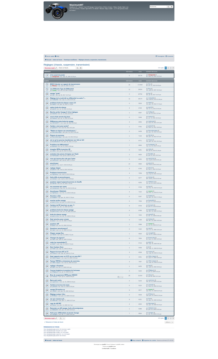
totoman (54, 179)
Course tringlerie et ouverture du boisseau (65, 270)
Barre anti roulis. (56, 280)
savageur (54, 314)
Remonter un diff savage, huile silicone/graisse (66, 308)
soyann (150, 191)
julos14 (54, 165)
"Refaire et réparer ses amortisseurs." (63, 131)
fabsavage (151, 303)
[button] (173, 68)
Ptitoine (54, 85)
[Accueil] (56, 11)
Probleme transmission (58, 172)
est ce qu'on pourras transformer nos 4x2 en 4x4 (67, 140)
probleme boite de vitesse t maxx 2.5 (63, 103)
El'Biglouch (55, 272)
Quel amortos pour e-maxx (59, 219)
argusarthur (151, 209)
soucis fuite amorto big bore (60, 117)
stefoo (54, 151)
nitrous (150, 275)
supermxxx (55, 281)
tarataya (150, 219)
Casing (54, 90)
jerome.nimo (151, 237)
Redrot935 (151, 200)
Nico (149, 84)
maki (53, 230)
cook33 (54, 291)
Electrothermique (57, 132)
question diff (54, 224)
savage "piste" (55, 93)
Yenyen (150, 140)
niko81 (54, 104)
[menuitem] (57, 56)
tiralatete (54, 197)
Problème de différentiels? (59, 145)
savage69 (151, 233)
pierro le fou (55, 202)
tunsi (149, 186)
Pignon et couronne (57, 135)
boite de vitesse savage (58, 214)
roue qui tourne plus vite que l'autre (62, 159)
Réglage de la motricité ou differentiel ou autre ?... (68, 98)
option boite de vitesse (58, 107)
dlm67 (54, 244)
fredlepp (150, 112)
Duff (149, 298)
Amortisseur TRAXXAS (58, 191)
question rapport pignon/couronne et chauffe (66, 182)
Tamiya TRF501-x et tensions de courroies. (65, 261)
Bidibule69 (55, 309)
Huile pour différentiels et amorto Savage (64, 313)
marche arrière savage (58, 200)
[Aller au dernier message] (156, 75)
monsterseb (55, 188)
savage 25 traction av (57, 289)
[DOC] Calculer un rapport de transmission (65, 84)
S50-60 (150, 135)
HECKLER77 (55, 123)
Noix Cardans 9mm (56, 247)
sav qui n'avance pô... (57, 299)
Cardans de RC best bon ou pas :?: (62, 205)
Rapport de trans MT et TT (59, 252)
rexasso (54, 253)
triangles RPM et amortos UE (60, 149)
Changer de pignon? (57, 238)
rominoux (54, 276)
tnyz (53, 95)
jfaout (53, 220)
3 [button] (170, 68)
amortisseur (54, 163)
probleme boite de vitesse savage (62, 210)
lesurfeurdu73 (56, 141)
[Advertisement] (109, 38)
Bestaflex (150, 154)
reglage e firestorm (56, 266)
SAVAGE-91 (151, 181)
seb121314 (55, 160)
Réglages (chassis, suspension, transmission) (67, 64)
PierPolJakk (55, 155)
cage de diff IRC (55, 303)
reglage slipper (55, 168)
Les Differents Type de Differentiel (62, 89)
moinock (54, 118)
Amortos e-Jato (55, 196)
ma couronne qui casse (58, 186)
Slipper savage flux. (57, 233)
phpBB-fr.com (112, 346)
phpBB (104, 344)
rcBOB (54, 234)
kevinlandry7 (151, 144)
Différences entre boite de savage (61, 121)
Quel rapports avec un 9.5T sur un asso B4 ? (65, 256)
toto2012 (54, 113)
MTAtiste (54, 295)
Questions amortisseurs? (59, 228)
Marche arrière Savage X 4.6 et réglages (64, 112)
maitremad (151, 121)
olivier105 (54, 300)
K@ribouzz (55, 174)
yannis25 (150, 214)
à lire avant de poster (57, 75)
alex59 (54, 109)
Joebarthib (55, 99)
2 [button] (168, 68)
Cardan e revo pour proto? (59, 126)
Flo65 (53, 248)
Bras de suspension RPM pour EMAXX (63, 275)
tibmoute (54, 146)
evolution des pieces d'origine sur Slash (64, 154)
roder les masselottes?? (58, 242)
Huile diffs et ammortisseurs (60, 177)
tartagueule (55, 76)
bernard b (151, 205)
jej (148, 247)
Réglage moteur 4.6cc (57, 294)
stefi (53, 267)
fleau (149, 88)
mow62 (54, 206)
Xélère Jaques (56, 258)
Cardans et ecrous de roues (59, 285)
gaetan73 (54, 127)
